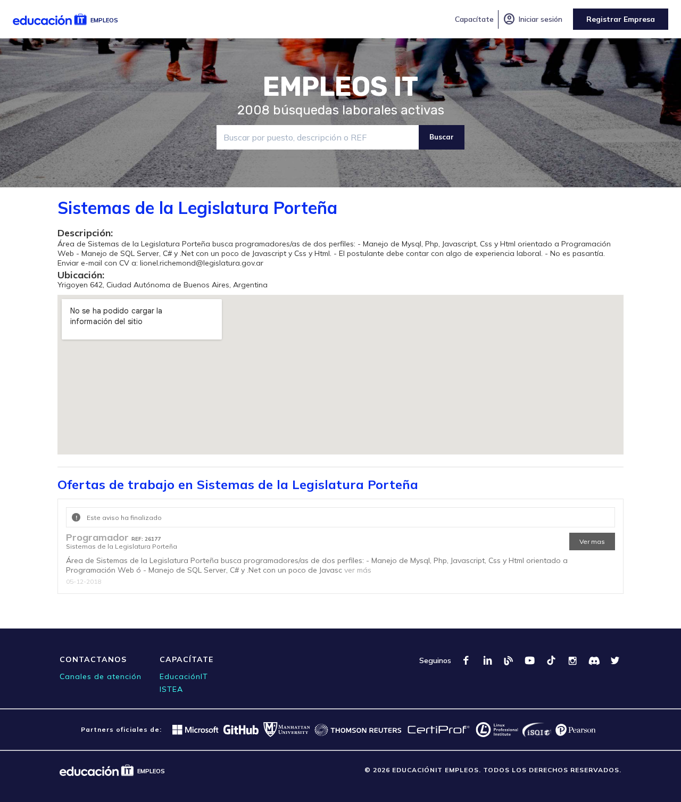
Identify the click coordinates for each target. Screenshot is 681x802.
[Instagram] (572, 660)
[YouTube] (530, 660)
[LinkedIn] (487, 660)
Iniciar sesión (532, 19)
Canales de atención (101, 676)
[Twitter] (615, 660)
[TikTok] (551, 660)
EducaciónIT (184, 676)
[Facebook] (466, 660)
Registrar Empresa (620, 19)
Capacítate (474, 19)
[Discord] (593, 660)
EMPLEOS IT (340, 87)
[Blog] (508, 660)
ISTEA (171, 689)
